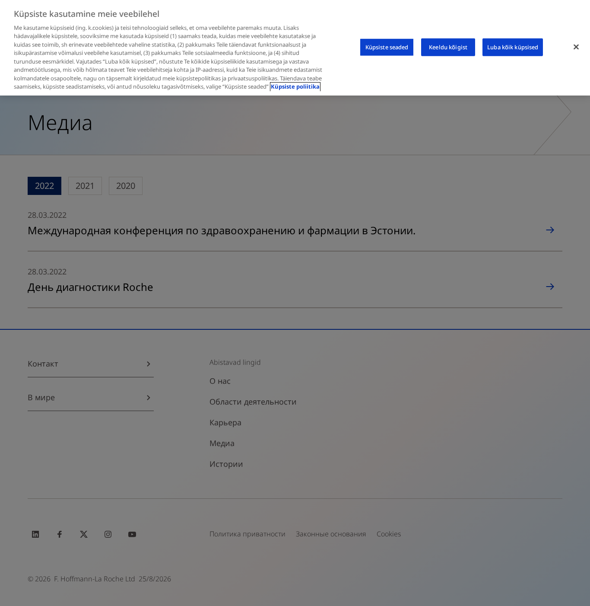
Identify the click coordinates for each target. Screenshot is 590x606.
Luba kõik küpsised (512, 47)
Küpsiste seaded (387, 47)
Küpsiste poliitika (295, 87)
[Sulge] (576, 46)
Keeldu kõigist (448, 47)
